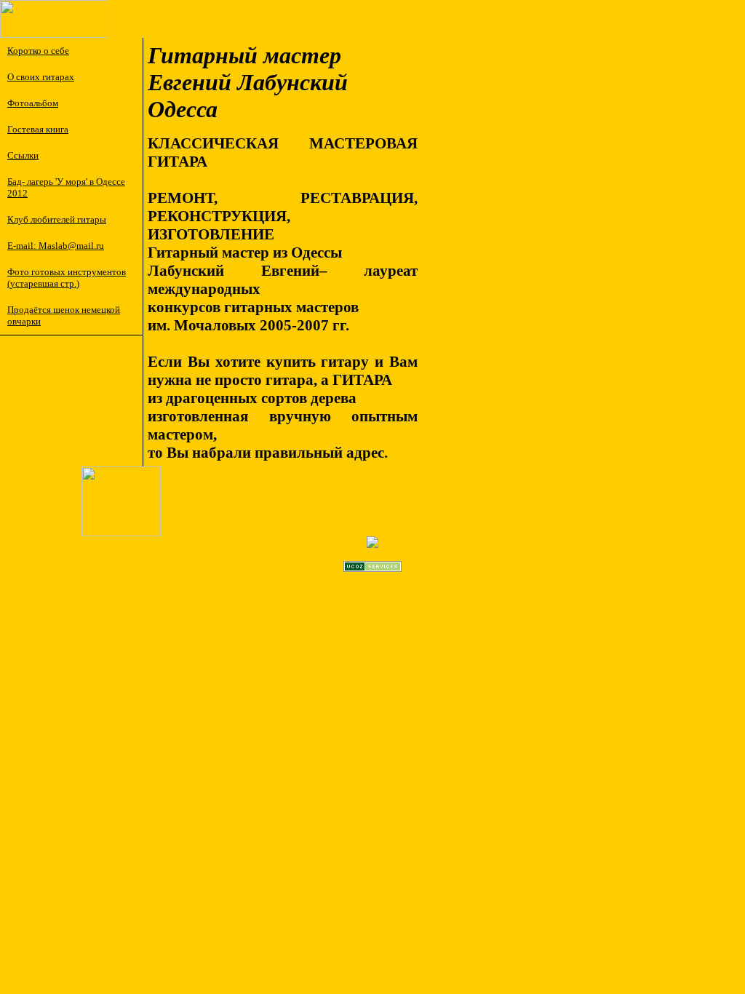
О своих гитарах (40, 76)
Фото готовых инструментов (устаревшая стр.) (66, 277)
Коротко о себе (38, 50)
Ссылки (23, 155)
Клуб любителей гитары (56, 219)
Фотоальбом (32, 103)
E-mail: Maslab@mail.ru (55, 245)
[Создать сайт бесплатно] (372, 568)
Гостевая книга (37, 129)
